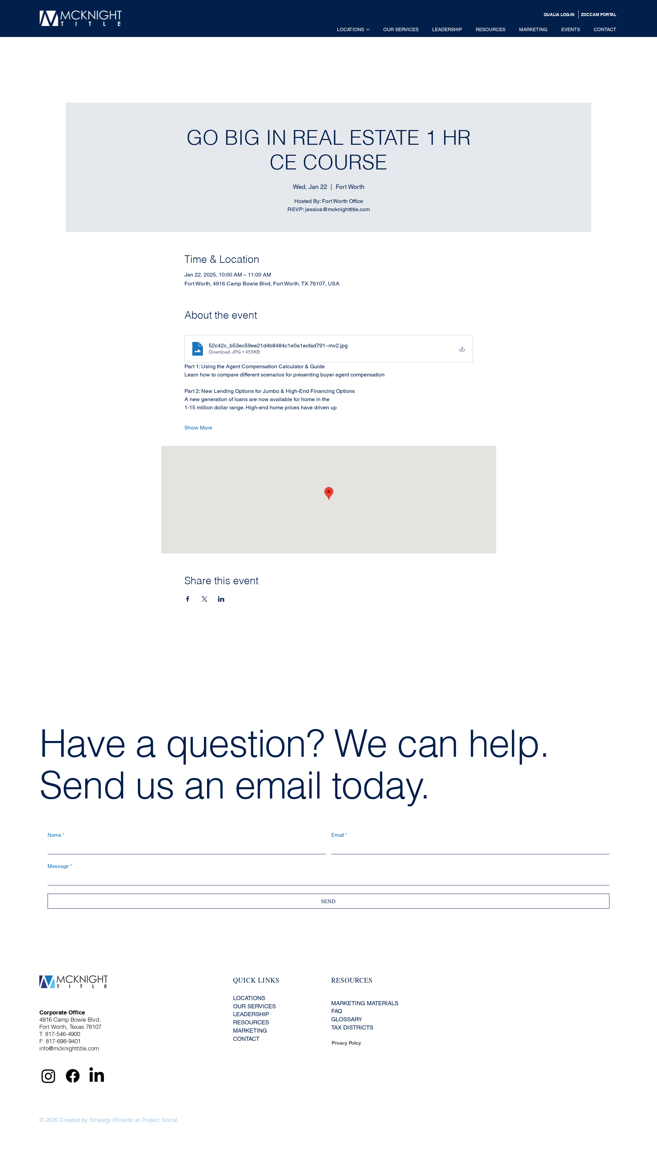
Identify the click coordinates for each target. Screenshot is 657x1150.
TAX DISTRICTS (352, 1027)
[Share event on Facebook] (187, 599)
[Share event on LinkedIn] (221, 599)
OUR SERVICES (254, 1006)
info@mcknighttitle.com (69, 1048)
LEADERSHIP (251, 1014)
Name (56, 835)
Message (60, 866)
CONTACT (246, 1038)
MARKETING (250, 1030)
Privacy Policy (346, 1043)
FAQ (336, 1011)
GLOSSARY (346, 1019)
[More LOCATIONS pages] (368, 29)
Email (339, 835)
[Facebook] (73, 1076)
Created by (74, 1119)
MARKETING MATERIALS (364, 1003)
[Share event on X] (204, 599)
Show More (198, 427)
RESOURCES (251, 1022)
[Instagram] (48, 1076)
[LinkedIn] (97, 1076)
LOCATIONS (249, 998)
